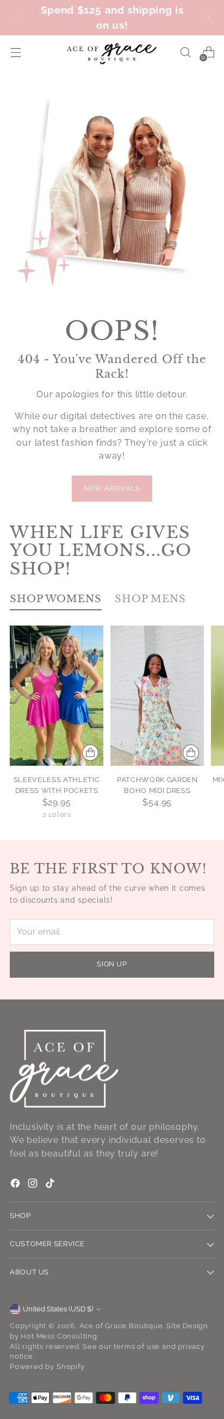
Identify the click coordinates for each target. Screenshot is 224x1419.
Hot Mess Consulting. (59, 1336)
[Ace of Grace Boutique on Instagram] (33, 1185)
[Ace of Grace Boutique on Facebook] (16, 1185)
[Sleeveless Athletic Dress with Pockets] (56, 696)
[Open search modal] (185, 52)
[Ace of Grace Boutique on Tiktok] (51, 1185)
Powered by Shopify (47, 1366)
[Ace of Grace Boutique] (112, 53)
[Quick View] (90, 753)
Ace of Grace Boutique (121, 1326)
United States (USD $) (58, 1309)
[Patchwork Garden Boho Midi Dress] (157, 696)
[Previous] (16, 17)
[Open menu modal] (15, 52)
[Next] (208, 17)
